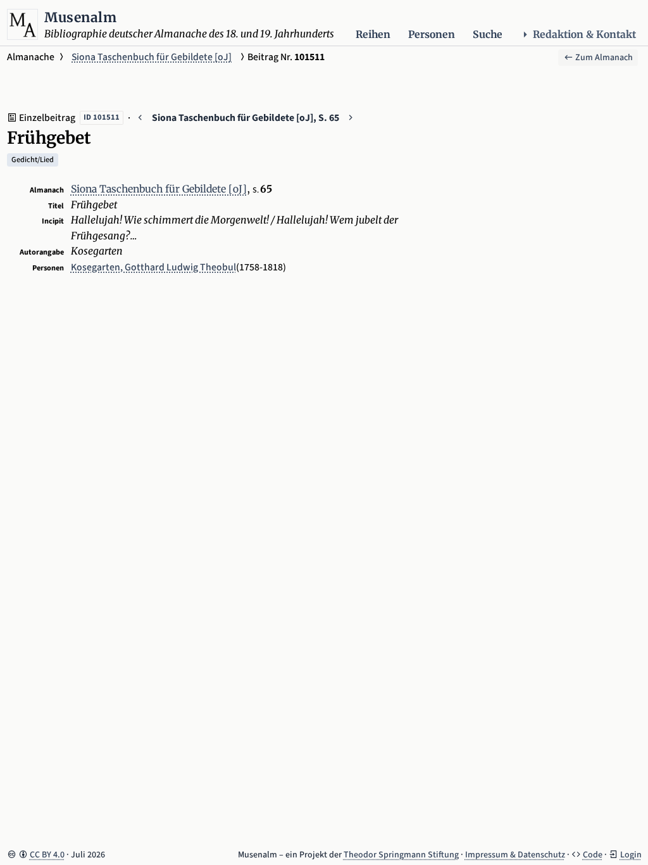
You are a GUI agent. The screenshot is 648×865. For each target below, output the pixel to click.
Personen (431, 34)
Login (631, 855)
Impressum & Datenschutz (515, 855)
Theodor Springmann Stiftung (401, 855)
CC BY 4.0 (47, 855)
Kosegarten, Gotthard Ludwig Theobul (153, 267)
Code (592, 855)
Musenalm (80, 17)
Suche (487, 34)
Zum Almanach (603, 57)
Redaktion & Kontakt (584, 34)
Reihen (373, 34)
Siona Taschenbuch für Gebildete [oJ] (152, 57)
